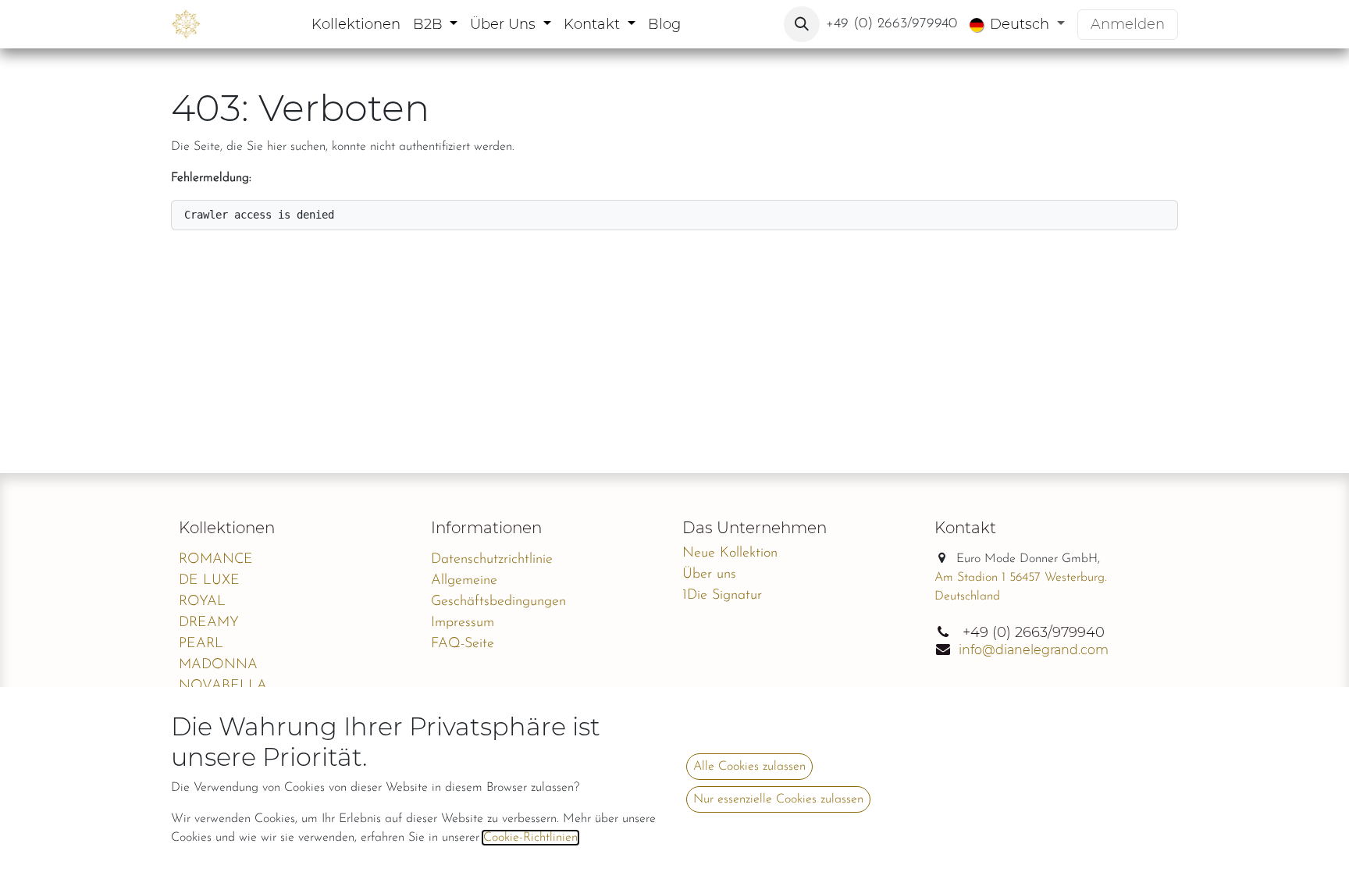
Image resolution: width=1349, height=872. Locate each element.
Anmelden (1128, 24)
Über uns (709, 575)
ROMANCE (216, 560)
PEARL (201, 644)
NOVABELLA (223, 686)
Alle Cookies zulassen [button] (749, 766)
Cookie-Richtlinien (530, 837)
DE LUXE (209, 581)
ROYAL (202, 602)
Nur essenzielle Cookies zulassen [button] (778, 799)
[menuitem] (356, 24)
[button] (802, 24)
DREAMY (209, 623)
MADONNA (218, 665)
